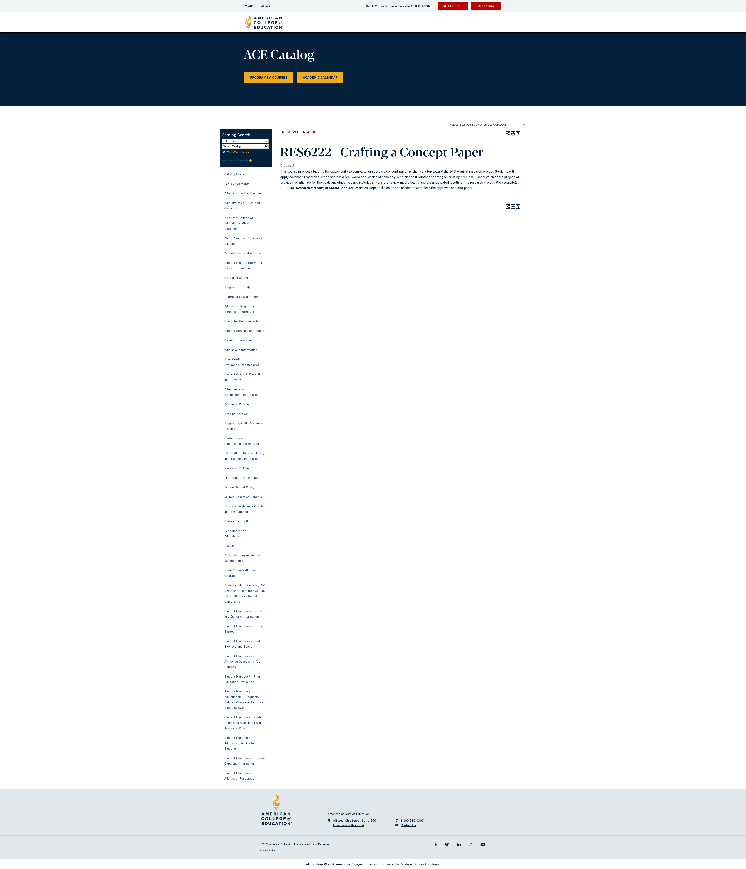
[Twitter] (447, 844)
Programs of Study (237, 287)
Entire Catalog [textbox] (231, 141)
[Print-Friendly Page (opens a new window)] (513, 133)
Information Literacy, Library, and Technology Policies (244, 456)
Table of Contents (236, 184)
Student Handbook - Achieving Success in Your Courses (242, 661)
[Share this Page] (508, 133)
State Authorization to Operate (239, 573)
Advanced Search (235, 160)
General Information (238, 340)
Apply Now (486, 6)
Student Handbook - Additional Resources (239, 775)
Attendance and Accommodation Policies (241, 392)
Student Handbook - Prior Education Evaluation (242, 679)
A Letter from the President (243, 193)
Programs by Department (242, 297)
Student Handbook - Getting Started (244, 628)
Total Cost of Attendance (241, 478)
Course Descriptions (238, 521)
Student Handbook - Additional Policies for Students (239, 743)
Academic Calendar (320, 77)
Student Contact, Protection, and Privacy (244, 377)
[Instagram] (470, 844)
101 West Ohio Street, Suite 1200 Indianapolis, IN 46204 (354, 823)
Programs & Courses (268, 77)
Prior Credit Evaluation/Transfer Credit (242, 362)
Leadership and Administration (235, 533)
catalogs (317, 864)
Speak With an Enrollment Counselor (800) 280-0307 (398, 6)
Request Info (453, 6)
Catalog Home (234, 174)
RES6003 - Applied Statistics (346, 188)
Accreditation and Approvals (244, 253)
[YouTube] (483, 844)
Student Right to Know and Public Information (243, 265)
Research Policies (237, 468)
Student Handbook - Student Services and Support (244, 643)
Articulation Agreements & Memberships (242, 558)
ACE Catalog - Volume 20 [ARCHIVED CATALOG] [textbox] (478, 124)
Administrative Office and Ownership (242, 205)
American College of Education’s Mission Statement (238, 223)
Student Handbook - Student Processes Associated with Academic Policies (244, 722)
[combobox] (487, 124)
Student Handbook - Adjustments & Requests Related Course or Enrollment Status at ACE (245, 699)
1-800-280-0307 (412, 820)
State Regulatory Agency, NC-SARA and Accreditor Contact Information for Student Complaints (245, 593)
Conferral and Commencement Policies (241, 441)
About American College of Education (243, 241)
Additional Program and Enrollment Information (241, 309)
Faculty (229, 546)
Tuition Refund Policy (239, 487)
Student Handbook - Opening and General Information (244, 613)
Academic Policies (237, 404)
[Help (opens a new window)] (518, 133)
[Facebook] (436, 844)
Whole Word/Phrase (238, 152)
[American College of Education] (264, 22)
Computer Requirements (241, 321)
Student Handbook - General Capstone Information (244, 760)
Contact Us (408, 825)
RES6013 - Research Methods (301, 188)
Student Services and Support (245, 331)
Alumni (265, 6)
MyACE (249, 6)
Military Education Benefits (243, 497)
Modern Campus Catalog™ (420, 864)
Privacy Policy (267, 850)
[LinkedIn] (459, 844)
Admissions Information (240, 350)
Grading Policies (236, 414)
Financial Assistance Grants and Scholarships (244, 509)
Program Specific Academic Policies (243, 426)
